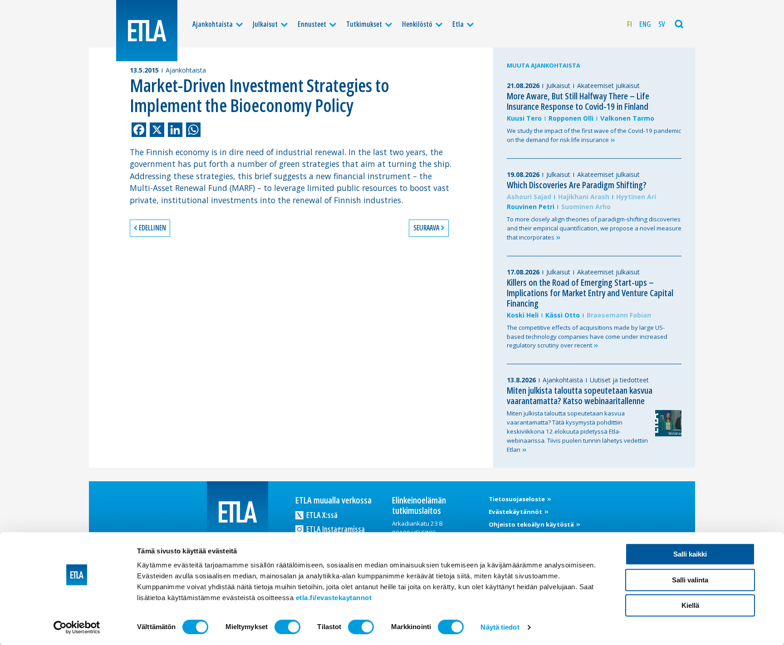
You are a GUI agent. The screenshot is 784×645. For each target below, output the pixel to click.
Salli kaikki (690, 554)
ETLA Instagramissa (335, 528)
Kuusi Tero (524, 118)
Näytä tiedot (499, 627)
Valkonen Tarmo (627, 118)
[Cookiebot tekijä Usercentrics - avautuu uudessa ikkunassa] (77, 627)
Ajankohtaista (212, 24)
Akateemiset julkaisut (608, 85)
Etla (458, 24)
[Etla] (146, 30)
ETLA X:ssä (321, 514)
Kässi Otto (562, 315)
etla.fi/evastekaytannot (334, 597)
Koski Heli (523, 315)
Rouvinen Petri (530, 206)
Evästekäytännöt (516, 512)
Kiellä (690, 605)
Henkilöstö (417, 24)
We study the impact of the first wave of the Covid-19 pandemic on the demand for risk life (594, 135)
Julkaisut (265, 24)
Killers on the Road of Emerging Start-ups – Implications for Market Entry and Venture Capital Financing (590, 292)
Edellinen (152, 228)
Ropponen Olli (571, 118)
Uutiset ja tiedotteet (619, 380)
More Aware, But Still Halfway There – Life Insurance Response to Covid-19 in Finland (578, 101)
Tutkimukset (364, 24)
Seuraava (426, 228)
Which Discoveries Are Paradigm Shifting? (577, 185)
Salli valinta (690, 580)
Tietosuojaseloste (517, 499)
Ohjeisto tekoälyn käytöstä (532, 524)
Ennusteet (312, 24)
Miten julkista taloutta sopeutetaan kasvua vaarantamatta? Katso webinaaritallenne (579, 395)
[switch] (287, 627)
